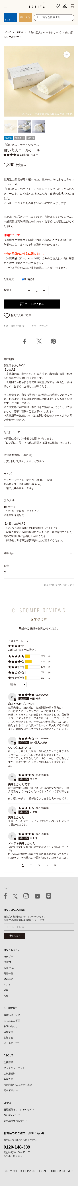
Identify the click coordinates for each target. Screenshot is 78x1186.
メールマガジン (12, 1043)
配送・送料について (14, 326)
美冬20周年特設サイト (15, 1120)
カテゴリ (8, 956)
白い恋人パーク (12, 1115)
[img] (27, 694)
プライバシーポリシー (15, 1068)
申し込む (14, 935)
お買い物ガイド (12, 1015)
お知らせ (8, 1037)
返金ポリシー (11, 1090)
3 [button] (39, 865)
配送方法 (9, 279)
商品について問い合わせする (59, 585)
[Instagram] (26, 896)
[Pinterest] (53, 341)
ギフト (7, 984)
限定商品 (8, 979)
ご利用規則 (9, 1073)
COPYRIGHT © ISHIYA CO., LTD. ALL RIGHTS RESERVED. (39, 1171)
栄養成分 (9, 553)
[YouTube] (37, 897)
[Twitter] (39, 341)
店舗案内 (8, 1032)
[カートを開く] (72, 6)
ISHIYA (20, 32)
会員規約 (8, 1079)
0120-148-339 (17, 1147)
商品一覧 (8, 973)
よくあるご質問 (12, 1020)
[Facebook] (25, 341)
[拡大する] (66, 54)
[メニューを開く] (5, 6)
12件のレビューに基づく (22, 649)
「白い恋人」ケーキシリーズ (44, 32)
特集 (6, 996)
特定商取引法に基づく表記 (18, 1084)
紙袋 (6, 990)
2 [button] (31, 865)
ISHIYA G (9, 967)
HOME (7, 32)
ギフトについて (40, 326)
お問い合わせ (11, 1026)
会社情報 (8, 1062)
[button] (12, 154)
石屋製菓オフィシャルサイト (19, 1109)
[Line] (48, 896)
